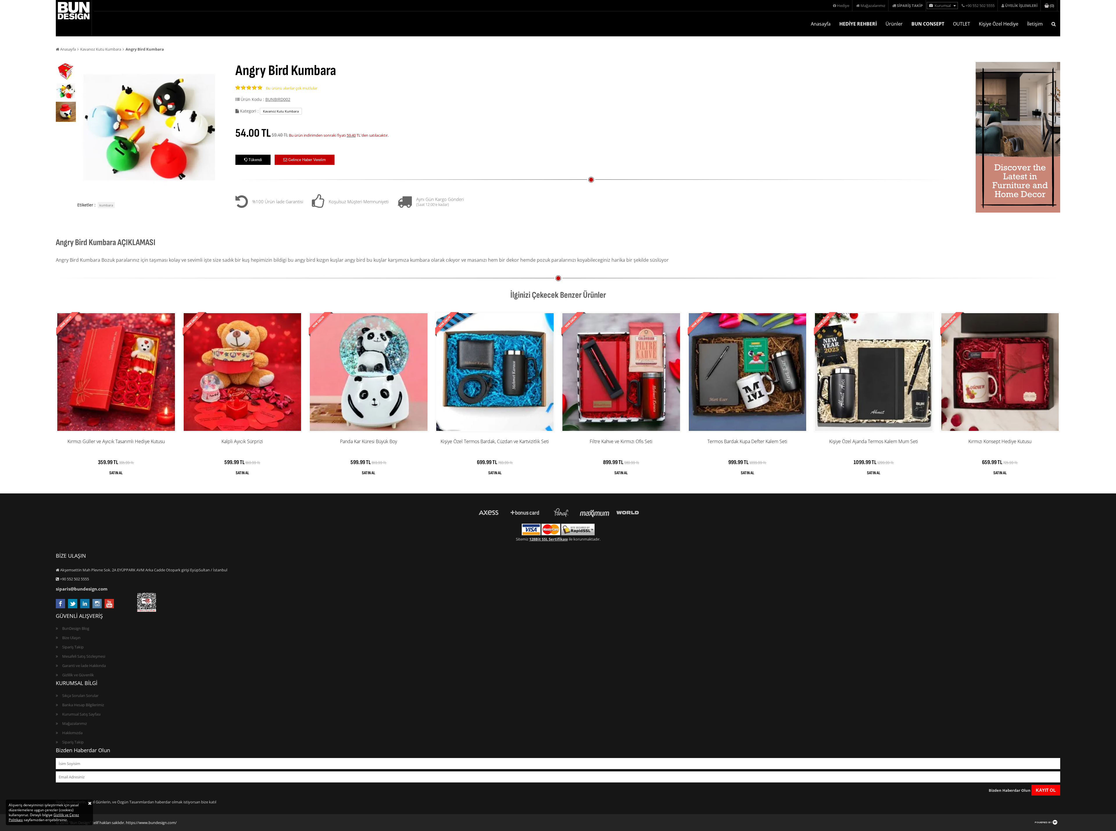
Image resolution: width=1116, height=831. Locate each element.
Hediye (842, 5)
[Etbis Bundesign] (146, 610)
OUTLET (961, 24)
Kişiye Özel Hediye (998, 24)
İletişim (1035, 24)
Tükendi (254, 160)
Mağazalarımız (872, 5)
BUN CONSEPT (927, 24)
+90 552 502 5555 (980, 5)
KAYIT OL (1046, 790)
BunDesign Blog (75, 628)
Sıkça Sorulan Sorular (80, 695)
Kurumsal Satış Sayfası (81, 714)
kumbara (106, 205)
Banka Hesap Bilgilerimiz (83, 704)
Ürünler (894, 24)
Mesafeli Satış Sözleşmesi (83, 656)
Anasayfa (821, 24)
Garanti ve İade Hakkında (84, 665)
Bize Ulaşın (71, 637)
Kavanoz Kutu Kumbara (100, 49)
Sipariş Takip (73, 647)
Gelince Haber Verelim (306, 160)
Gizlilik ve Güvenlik (78, 674)
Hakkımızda (72, 732)
